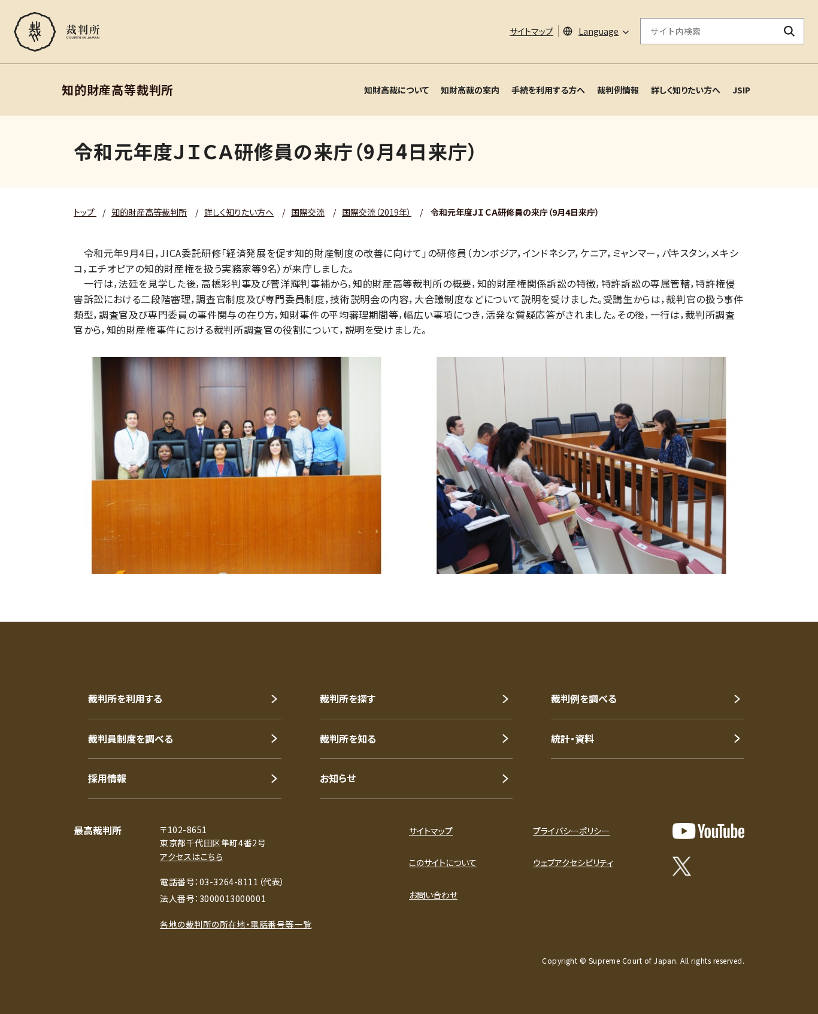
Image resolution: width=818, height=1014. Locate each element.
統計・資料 (572, 738)
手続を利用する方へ (548, 90)
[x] (681, 866)
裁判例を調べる (584, 698)
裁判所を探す (347, 698)
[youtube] (708, 831)
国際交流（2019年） (376, 212)
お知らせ (338, 778)
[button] (775, 578)
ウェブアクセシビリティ (573, 862)
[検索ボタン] (789, 31)
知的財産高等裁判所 (149, 212)
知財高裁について (396, 90)
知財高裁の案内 (470, 90)
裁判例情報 (618, 90)
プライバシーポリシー (571, 831)
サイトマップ (531, 31)
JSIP (741, 90)
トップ (85, 212)
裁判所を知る (348, 738)
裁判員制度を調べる (130, 738)
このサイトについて (443, 862)
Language (598, 31)
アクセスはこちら (191, 856)
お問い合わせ (433, 895)
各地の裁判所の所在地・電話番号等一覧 (235, 924)
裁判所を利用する (125, 698)
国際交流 (308, 212)
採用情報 (107, 778)
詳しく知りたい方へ (685, 90)
